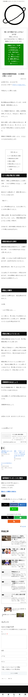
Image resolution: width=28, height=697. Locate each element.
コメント (4, 634)
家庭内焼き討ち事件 (13, 158)
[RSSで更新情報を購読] (14, 521)
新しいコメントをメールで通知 (11, 667)
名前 (2, 650)
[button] (25, 387)
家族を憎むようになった (15, 164)
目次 (12, 152)
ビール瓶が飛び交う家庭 (15, 155)
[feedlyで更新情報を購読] (20, 517)
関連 (11, 169)
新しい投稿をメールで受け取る (11, 669)
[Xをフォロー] (7, 517)
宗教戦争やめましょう (14, 166)
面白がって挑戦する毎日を (8, 491)
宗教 (4, 495)
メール (3, 656)
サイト (3, 661)
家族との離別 (12, 161)
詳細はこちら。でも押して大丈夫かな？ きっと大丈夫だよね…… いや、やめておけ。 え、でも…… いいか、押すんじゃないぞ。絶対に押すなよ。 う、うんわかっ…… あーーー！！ (14, 54)
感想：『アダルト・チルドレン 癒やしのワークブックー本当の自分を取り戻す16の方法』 (19, 454)
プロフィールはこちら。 (19, 84)
